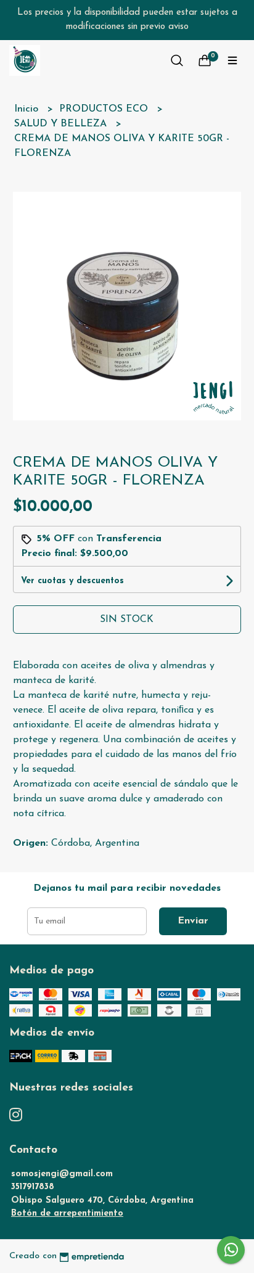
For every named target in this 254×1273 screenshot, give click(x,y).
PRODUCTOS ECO (105, 109)
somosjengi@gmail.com (62, 1174)
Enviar (193, 921)
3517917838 (32, 1187)
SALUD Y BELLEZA (62, 124)
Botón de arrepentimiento (67, 1213)
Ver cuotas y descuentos (72, 581)
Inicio (27, 109)
